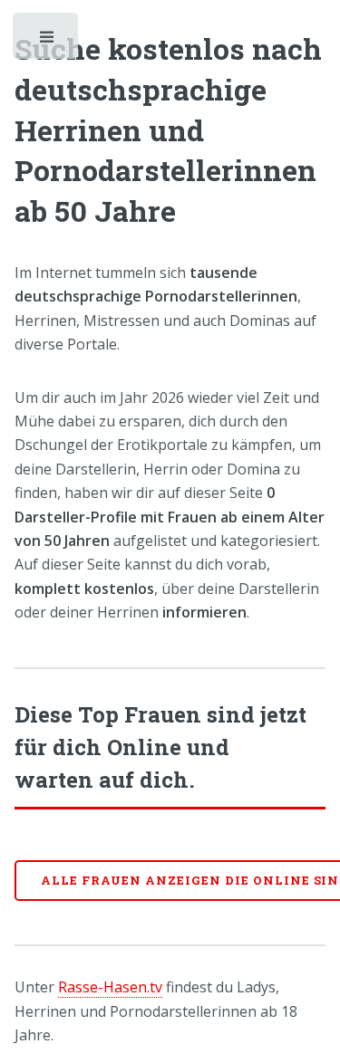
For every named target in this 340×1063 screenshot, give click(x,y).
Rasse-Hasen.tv (110, 987)
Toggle (47, 40)
